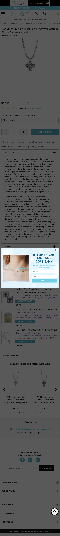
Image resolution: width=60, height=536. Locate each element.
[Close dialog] (56, 250)
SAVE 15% (44, 281)
